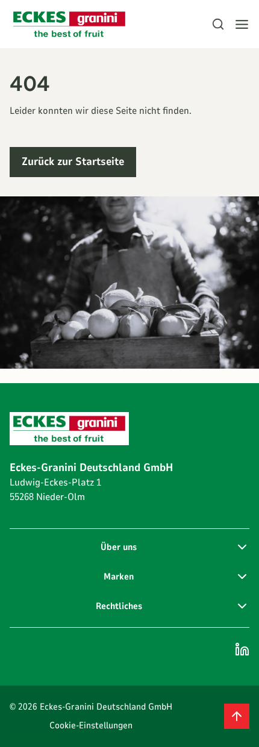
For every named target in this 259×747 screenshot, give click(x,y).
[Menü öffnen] (241, 24)
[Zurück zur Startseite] (69, 24)
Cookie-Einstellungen (91, 725)
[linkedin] (242, 649)
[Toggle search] (218, 24)
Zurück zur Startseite (73, 161)
